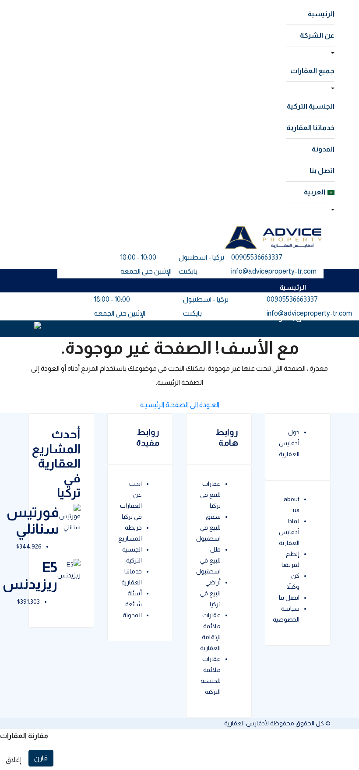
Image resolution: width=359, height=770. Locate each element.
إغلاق (13, 759)
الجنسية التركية (310, 106)
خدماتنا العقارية (310, 127)
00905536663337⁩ (256, 257)
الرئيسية (321, 14)
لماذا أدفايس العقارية (289, 531)
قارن (41, 758)
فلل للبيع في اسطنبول (208, 560)
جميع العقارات (312, 70)
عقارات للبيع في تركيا (210, 494)
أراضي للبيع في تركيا (210, 593)
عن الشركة (317, 35)
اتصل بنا (322, 170)
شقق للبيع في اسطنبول (208, 527)
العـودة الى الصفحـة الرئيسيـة (179, 404)
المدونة (323, 149)
